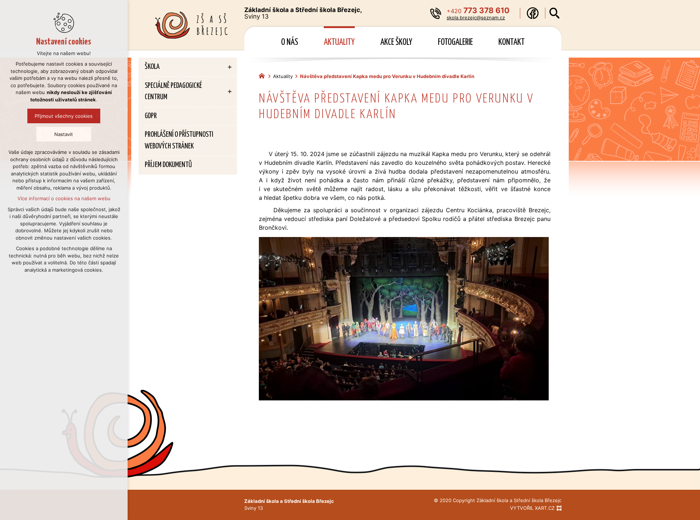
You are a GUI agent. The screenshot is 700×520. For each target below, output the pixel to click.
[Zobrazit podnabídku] (229, 67)
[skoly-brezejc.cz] (263, 75)
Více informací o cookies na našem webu (64, 198)
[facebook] (532, 13)
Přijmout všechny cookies (64, 116)
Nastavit (64, 134)
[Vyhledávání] (554, 13)
